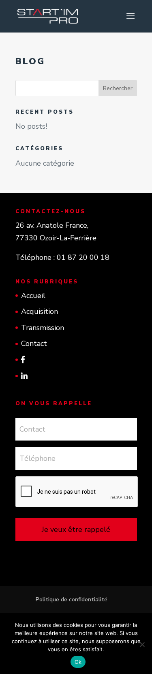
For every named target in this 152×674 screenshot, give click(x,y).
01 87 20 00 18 (83, 257)
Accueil (33, 295)
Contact (34, 343)
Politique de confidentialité (71, 599)
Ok (78, 662)
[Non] (142, 644)
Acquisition (39, 311)
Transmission (42, 328)
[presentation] (77, 492)
